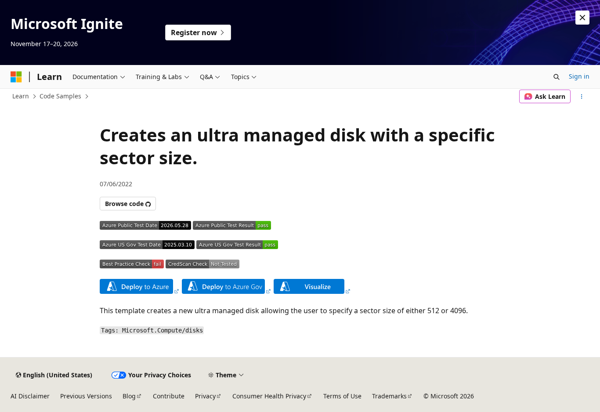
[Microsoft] (16, 77)
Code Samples (60, 96)
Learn (20, 96)
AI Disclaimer (30, 396)
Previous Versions (86, 396)
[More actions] (581, 97)
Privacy (205, 396)
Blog (129, 396)
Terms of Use (342, 396)
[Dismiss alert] (582, 18)
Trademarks (389, 396)
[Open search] (556, 77)
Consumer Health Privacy (269, 396)
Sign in (579, 76)
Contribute (168, 396)
